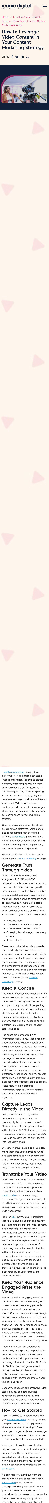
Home (5, 17)
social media (18, 836)
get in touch (8, 1468)
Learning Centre (21, 17)
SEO (14, 1216)
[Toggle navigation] (45, 6)
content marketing (14, 772)
